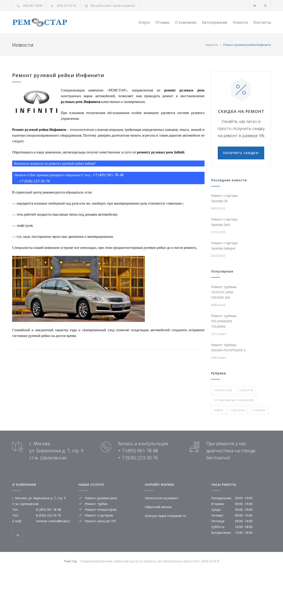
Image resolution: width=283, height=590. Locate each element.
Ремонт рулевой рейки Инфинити (58, 75)
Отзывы (162, 22)
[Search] (265, 5)
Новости (240, 22)
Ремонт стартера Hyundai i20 (224, 198)
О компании (185, 22)
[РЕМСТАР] (53, 22)
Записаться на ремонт (162, 498)
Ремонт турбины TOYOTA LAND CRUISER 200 (223, 292)
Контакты (262, 22)
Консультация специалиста (165, 516)
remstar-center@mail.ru (53, 521)
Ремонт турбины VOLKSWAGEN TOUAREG (223, 321)
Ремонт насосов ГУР (100, 521)
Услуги (144, 22)
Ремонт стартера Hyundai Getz (224, 222)
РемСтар (70, 561)
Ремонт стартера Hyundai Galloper (224, 245)
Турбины (258, 410)
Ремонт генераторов (101, 509)
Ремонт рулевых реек (101, 498)
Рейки (218, 410)
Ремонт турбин (96, 504)
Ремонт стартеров (99, 515)
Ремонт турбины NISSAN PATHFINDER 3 (228, 347)
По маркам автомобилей (233, 400)
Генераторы (223, 390)
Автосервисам (214, 22)
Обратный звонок (158, 507)
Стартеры (237, 410)
